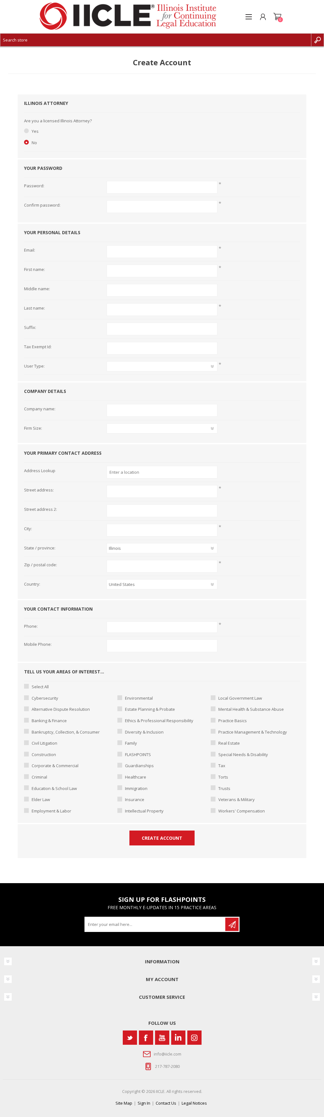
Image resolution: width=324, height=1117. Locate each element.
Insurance (134, 799)
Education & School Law (54, 788)
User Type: (34, 366)
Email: (29, 250)
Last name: (34, 308)
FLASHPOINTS (138, 754)
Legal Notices (194, 1103)
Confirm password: (42, 205)
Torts (223, 777)
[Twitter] (130, 1037)
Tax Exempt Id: (38, 347)
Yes (35, 131)
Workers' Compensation (241, 811)
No (34, 142)
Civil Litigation (44, 743)
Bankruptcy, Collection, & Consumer (66, 732)
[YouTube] (162, 1037)
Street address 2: (40, 509)
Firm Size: (33, 428)
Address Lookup (39, 470)
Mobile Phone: (38, 644)
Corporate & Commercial (55, 765)
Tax (221, 765)
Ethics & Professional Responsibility (159, 720)
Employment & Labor (51, 811)
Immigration (136, 788)
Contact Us (166, 1103)
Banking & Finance (49, 720)
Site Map (123, 1103)
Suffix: (30, 327)
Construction (44, 754)
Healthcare (135, 777)
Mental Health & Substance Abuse (251, 709)
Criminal (39, 777)
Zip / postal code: (40, 565)
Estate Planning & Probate (150, 709)
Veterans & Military (236, 799)
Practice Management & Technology (252, 732)
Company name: (39, 409)
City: (28, 528)
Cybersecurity (45, 698)
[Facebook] (146, 1037)
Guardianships (139, 765)
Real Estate (229, 743)
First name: (34, 269)
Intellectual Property (144, 811)
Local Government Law (240, 698)
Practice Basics (232, 720)
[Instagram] (194, 1037)
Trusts (224, 788)
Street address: (39, 490)
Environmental (139, 698)
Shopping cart (277, 17)
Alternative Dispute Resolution (61, 709)
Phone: (31, 626)
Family (131, 743)
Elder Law (41, 799)
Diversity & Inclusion (144, 732)
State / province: (39, 548)
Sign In (144, 1103)
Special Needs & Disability (243, 754)
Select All (40, 687)
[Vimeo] (178, 1037)
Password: (34, 186)
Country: (32, 584)
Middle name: (37, 289)
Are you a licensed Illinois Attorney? (58, 121)
